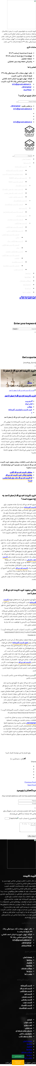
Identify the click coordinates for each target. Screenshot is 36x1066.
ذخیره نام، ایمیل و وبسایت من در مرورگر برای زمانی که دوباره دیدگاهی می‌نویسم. (19, 812)
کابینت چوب (27, 1002)
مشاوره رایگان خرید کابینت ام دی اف (19, 475)
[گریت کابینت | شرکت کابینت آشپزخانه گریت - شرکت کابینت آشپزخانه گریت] (29, 137)
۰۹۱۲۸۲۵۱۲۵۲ (31, 723)
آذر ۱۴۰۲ (28, 404)
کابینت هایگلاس (26, 991)
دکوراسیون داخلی (25, 1033)
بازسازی (29, 1019)
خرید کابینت (27, 409)
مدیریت (28, 401)
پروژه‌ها (29, 960)
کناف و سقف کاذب (25, 1036)
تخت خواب (28, 1022)
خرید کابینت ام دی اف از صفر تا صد (20, 396)
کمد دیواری (28, 1025)
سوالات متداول (26, 968)
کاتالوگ (29, 963)
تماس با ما (28, 974)
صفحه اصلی (27, 957)
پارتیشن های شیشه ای (24, 1031)
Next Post (32, 785)
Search (15, 329)
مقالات (29, 383)
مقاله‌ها (29, 965)
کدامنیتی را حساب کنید (27, 818)
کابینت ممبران (27, 997)
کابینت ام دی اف (22, 568)
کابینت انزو (28, 994)
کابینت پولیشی (26, 999)
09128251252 (26, 87)
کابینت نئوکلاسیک (25, 1008)
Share (33, 761)
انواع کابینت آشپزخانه (20, 642)
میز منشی (28, 1028)
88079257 (27, 90)
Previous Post (30, 782)
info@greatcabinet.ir (21, 84)
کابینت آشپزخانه (30, 507)
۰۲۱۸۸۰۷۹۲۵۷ (26, 945)
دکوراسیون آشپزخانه (15, 409)
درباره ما (29, 971)
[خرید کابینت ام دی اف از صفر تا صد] (22, 390)
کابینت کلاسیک (26, 1005)
